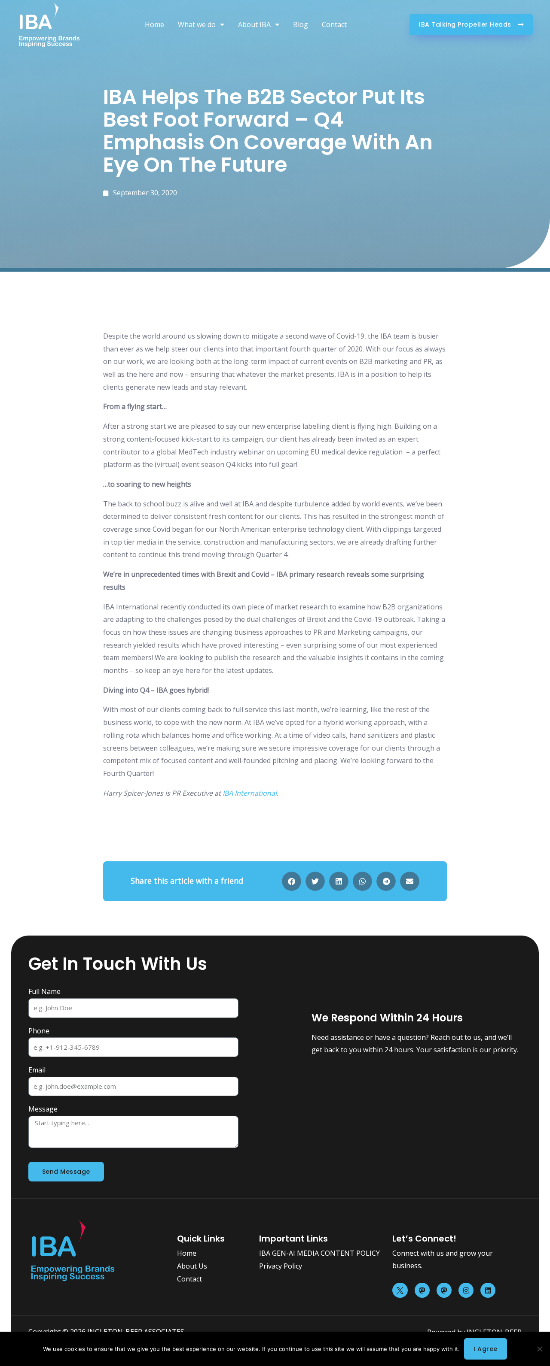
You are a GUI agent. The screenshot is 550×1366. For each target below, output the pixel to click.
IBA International (250, 793)
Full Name (44, 991)
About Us (192, 1266)
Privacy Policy (280, 1266)
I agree (486, 1349)
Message (43, 1109)
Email (37, 1070)
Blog (300, 24)
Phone (38, 1031)
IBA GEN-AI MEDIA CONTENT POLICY (319, 1253)
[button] (291, 881)
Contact (334, 24)
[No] (539, 1349)
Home (154, 24)
